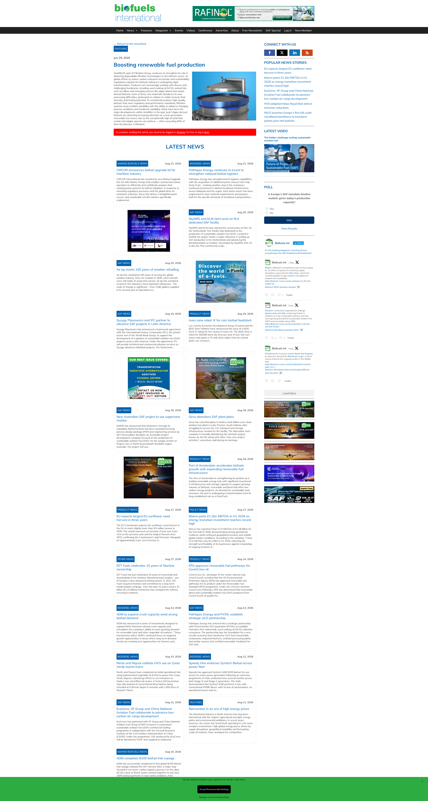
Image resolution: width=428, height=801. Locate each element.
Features (146, 30)
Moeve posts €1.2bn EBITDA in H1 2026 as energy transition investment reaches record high (220, 519)
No (271, 212)
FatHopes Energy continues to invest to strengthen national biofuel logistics (216, 172)
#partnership (271, 313)
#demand (289, 369)
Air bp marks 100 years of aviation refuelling (148, 269)
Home (120, 30)
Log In (288, 30)
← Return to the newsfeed (130, 43)
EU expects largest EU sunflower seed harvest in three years (143, 518)
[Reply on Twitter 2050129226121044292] (267, 295)
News (130, 30)
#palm (297, 353)
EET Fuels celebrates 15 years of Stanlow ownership (146, 567)
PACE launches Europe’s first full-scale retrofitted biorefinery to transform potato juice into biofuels (288, 116)
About (235, 30)
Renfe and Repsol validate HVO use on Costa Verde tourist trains (148, 665)
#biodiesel (292, 356)
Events (179, 30)
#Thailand (269, 353)
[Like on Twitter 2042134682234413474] (280, 381)
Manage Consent (207, 797)
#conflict (274, 373)
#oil (302, 353)
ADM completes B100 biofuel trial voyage (145, 758)
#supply (297, 369)
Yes (272, 208)
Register (181, 132)
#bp (283, 313)
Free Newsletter (252, 30)
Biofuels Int (279, 262)
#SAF (276, 287)
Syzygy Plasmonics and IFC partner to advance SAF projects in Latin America (144, 322)
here (206, 132)
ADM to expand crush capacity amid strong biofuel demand (147, 616)
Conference (205, 30)
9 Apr (290, 305)
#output (292, 287)
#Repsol (277, 267)
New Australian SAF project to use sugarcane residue (148, 418)
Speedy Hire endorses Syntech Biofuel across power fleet (220, 665)
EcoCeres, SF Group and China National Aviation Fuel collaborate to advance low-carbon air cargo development (146, 712)
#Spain (268, 267)
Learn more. (239, 779)
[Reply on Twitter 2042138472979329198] (267, 338)
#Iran (291, 273)
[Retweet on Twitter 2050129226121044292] (273, 295)
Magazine (161, 30)
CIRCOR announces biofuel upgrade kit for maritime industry (146, 172)
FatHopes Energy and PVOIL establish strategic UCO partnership (216, 616)
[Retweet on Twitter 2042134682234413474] (273, 381)
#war (296, 273)
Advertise (222, 30)
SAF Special (273, 30)
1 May (291, 262)
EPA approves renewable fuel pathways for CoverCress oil (219, 567)
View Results (289, 228)
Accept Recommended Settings (214, 789)
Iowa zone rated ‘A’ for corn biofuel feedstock (220, 320)
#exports (309, 353)
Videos (191, 30)
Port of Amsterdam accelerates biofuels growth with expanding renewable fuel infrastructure (216, 469)
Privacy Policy (222, 797)
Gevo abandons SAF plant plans (212, 417)
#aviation (284, 287)
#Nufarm (269, 310)
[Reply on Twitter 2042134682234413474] (267, 381)
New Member (303, 30)
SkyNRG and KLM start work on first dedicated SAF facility (214, 220)
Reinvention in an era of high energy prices (219, 709)
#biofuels (269, 287)
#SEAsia (305, 369)
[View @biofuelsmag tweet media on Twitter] (298, 287)
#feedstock (279, 330)
